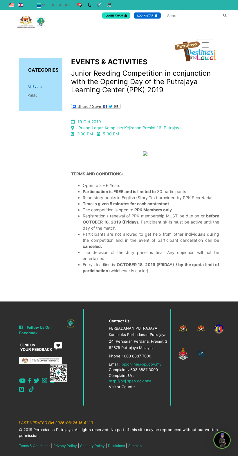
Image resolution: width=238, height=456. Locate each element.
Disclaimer (116, 446)
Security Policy (92, 446)
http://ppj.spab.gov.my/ (130, 381)
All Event (35, 86)
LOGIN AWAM (114, 15)
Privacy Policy (65, 446)
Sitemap (135, 446)
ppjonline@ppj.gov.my (141, 364)
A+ (67, 5)
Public (33, 95)
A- (53, 5)
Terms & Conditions (34, 446)
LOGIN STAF (145, 15)
